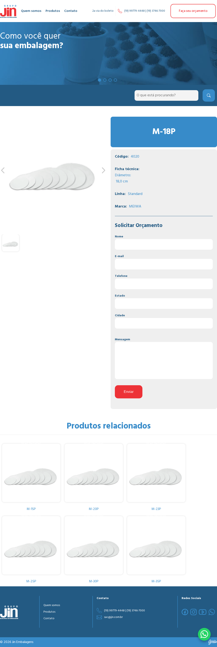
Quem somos (31, 11)
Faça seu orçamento (193, 11)
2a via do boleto (103, 10)
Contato (70, 11)
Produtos (53, 11)
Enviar (129, 392)
